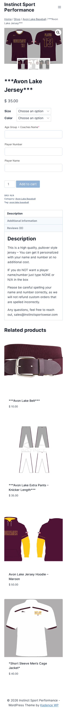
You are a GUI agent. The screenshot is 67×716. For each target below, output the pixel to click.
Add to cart (28, 184)
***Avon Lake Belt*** (24, 400)
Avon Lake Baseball (25, 198)
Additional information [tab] (22, 220)
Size (7, 111)
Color (8, 118)
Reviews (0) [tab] (15, 228)
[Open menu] (59, 7)
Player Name (12, 160)
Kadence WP (49, 705)
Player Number (13, 144)
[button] (58, 32)
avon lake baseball (19, 202)
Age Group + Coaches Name (28, 127)
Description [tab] (15, 213)
